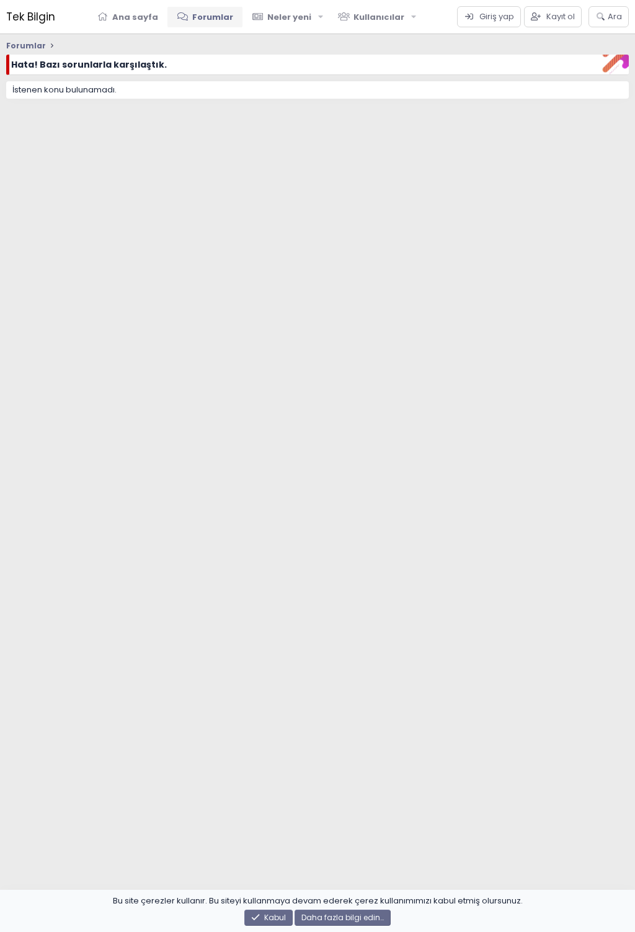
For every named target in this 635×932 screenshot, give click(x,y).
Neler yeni (289, 17)
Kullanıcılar (378, 17)
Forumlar (212, 17)
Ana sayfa (135, 17)
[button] (321, 17)
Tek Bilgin (30, 16)
